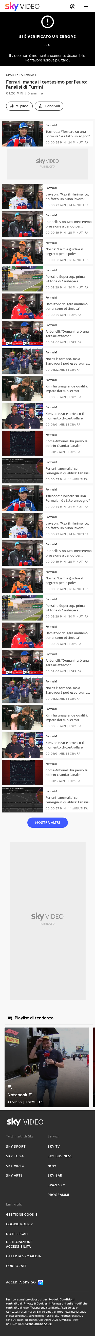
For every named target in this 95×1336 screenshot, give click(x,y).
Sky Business (60, 1156)
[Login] (73, 7)
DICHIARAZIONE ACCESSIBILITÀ (19, 1244)
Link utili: (14, 1204)
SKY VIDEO (15, 1166)
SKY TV (54, 1146)
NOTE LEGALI (17, 1234)
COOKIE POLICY (19, 1224)
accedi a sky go (21, 1282)
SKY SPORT (16, 1146)
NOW (52, 1166)
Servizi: (54, 1136)
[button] (19, 106)
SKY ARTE (14, 1175)
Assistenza (68, 1307)
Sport (11, 74)
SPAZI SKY (56, 1185)
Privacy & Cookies (36, 1303)
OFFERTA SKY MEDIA (23, 1256)
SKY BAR (55, 1175)
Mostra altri (47, 822)
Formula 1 (28, 74)
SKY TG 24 (15, 1156)
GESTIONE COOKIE (21, 1214)
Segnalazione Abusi (38, 1324)
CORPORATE (16, 1266)
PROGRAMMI (58, 1195)
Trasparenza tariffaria (44, 1307)
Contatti (12, 1311)
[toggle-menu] (86, 7)
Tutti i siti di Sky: (20, 1136)
